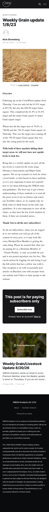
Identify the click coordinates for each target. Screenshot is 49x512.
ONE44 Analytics (21, 402)
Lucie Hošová (23, 85)
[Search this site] (40, 4)
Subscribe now (24, 309)
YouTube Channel (29, 408)
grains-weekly (10, 14)
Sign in (37, 316)
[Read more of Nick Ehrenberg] (6, 32)
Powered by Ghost (24, 414)
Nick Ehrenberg (11, 39)
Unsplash (35, 85)
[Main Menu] (45, 4)
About (16, 408)
